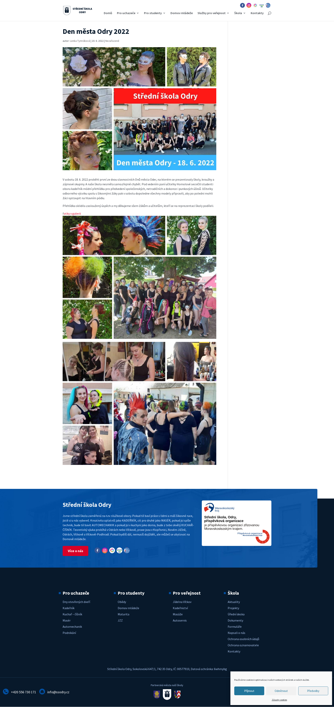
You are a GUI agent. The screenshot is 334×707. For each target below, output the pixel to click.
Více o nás (75, 551)
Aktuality (234, 602)
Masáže (178, 614)
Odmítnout (281, 691)
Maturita (123, 614)
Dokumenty (235, 620)
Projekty (233, 608)
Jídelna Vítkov (182, 602)
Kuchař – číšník (72, 614)
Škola (238, 13)
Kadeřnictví (180, 608)
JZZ (120, 620)
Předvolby (313, 691)
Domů (108, 13)
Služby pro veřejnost (212, 13)
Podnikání (69, 633)
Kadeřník (68, 608)
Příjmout (249, 691)
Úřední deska (236, 614)
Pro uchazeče (126, 13)
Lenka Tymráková (80, 41)
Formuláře (235, 626)
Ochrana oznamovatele (243, 645)
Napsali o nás (236, 633)
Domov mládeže (181, 13)
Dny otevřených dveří (76, 602)
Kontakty (257, 13)
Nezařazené (112, 41)
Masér (67, 620)
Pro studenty (153, 13)
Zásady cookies (279, 699)
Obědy (122, 602)
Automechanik (72, 626)
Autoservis (180, 620)
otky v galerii (72, 213)
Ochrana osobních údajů (243, 639)
